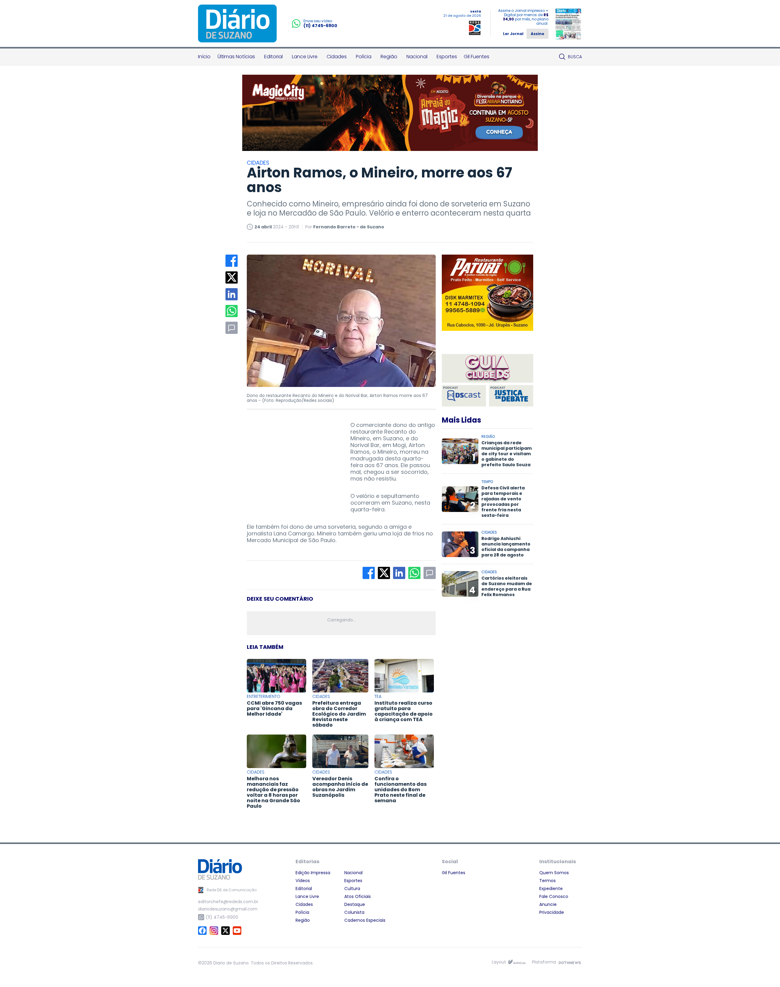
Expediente (551, 888)
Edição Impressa (313, 873)
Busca (575, 57)
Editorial (273, 56)
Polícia (363, 56)
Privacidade (551, 912)
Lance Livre (304, 56)
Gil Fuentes (476, 56)
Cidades (337, 56)
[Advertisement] (292, 460)
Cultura (352, 888)
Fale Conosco (553, 896)
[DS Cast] (464, 395)
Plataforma (544, 962)
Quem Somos (554, 873)
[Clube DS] (487, 369)
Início (204, 56)
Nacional (416, 56)
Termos (547, 881)
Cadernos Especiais (364, 920)
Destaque (354, 904)
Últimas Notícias (236, 56)
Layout (499, 962)
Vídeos (303, 881)
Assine (537, 33)
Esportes (447, 56)
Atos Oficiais (357, 896)
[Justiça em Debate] (511, 395)
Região (389, 56)
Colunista (354, 912)
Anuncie (548, 904)
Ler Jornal (513, 33)
